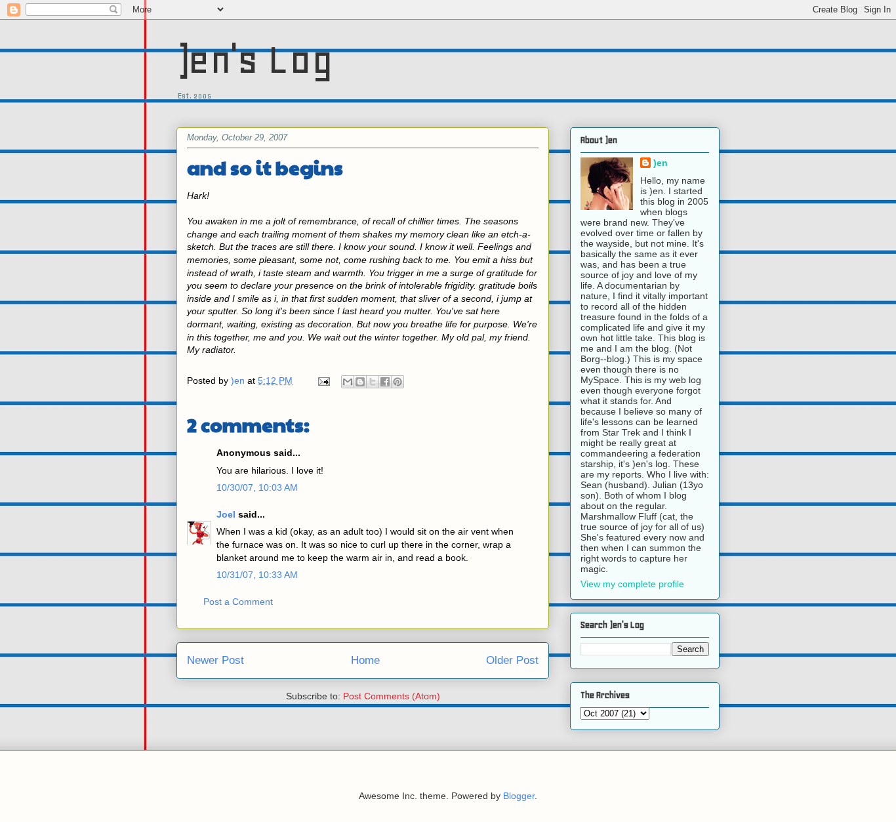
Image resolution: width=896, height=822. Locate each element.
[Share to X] (372, 381)
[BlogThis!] (360, 381)
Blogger (519, 796)
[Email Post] (323, 380)
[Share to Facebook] (385, 381)
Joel (225, 514)
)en (660, 162)
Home (365, 660)
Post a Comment (238, 601)
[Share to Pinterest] (397, 381)
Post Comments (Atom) (391, 696)
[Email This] (347, 381)
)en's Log (254, 59)
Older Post (512, 660)
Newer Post (215, 660)
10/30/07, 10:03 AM (257, 487)
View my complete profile (632, 584)
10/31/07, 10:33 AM (257, 574)
